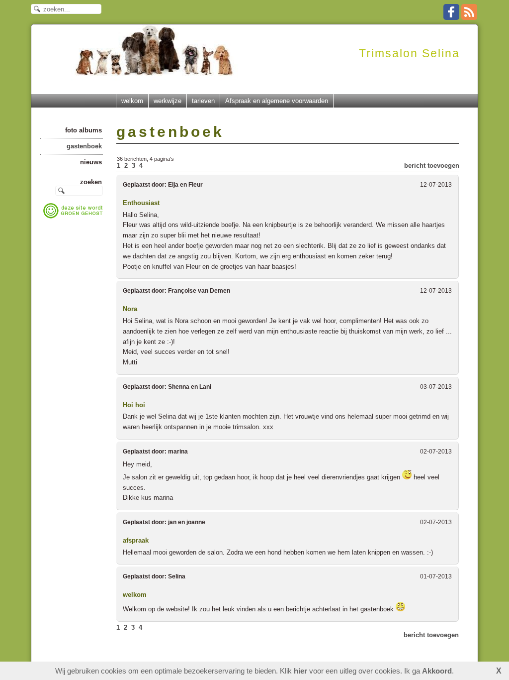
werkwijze (167, 101)
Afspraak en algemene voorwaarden (276, 101)
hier (300, 671)
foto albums (83, 130)
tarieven (203, 101)
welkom (132, 101)
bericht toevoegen (431, 165)
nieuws (91, 162)
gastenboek (84, 146)
